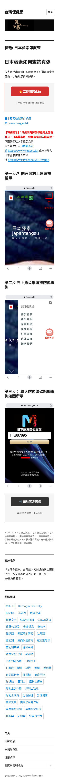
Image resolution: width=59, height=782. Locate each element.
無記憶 (10, 681)
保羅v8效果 (44, 619)
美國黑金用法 (33, 709)
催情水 (41, 626)
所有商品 (10, 741)
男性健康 (42, 695)
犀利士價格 (35, 681)
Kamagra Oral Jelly (30, 606)
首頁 (7, 733)
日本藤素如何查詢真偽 (27, 62)
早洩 (28, 667)
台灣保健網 (14, 12)
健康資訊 (28, 626)
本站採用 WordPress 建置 (30, 775)
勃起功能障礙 (25, 633)
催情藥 (10, 633)
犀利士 (21, 681)
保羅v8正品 (13, 626)
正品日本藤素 (15, 543)
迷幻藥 (21, 716)
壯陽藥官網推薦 (14, 765)
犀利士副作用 (14, 688)
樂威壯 (47, 667)
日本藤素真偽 (43, 536)
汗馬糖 (27, 674)
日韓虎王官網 (14, 667)
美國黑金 (11, 702)
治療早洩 (39, 674)
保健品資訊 (24, 532)
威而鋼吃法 (43, 640)
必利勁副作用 (14, 661)
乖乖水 (22, 613)
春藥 (37, 667)
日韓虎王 (30, 661)
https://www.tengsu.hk (23, 150)
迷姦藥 (10, 716)
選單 (50, 12)
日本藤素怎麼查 (39, 532)
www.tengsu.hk (19, 123)
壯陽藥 (41, 633)
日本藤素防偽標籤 (30, 539)
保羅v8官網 (27, 619)
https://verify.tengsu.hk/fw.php (28, 159)
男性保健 (28, 695)
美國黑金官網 (14, 709)
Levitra (10, 613)
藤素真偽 (28, 543)
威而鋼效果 (12, 647)
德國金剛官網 (14, 654)
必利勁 (29, 654)
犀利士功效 (32, 688)
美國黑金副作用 (29, 702)
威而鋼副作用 (25, 640)
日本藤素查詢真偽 (25, 536)
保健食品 (11, 619)
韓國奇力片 (35, 716)
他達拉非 (35, 613)
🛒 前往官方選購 (30, 501)
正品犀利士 (12, 674)
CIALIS (10, 606)
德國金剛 (28, 647)
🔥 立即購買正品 (30, 91)
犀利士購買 (12, 695)
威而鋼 (10, 640)
